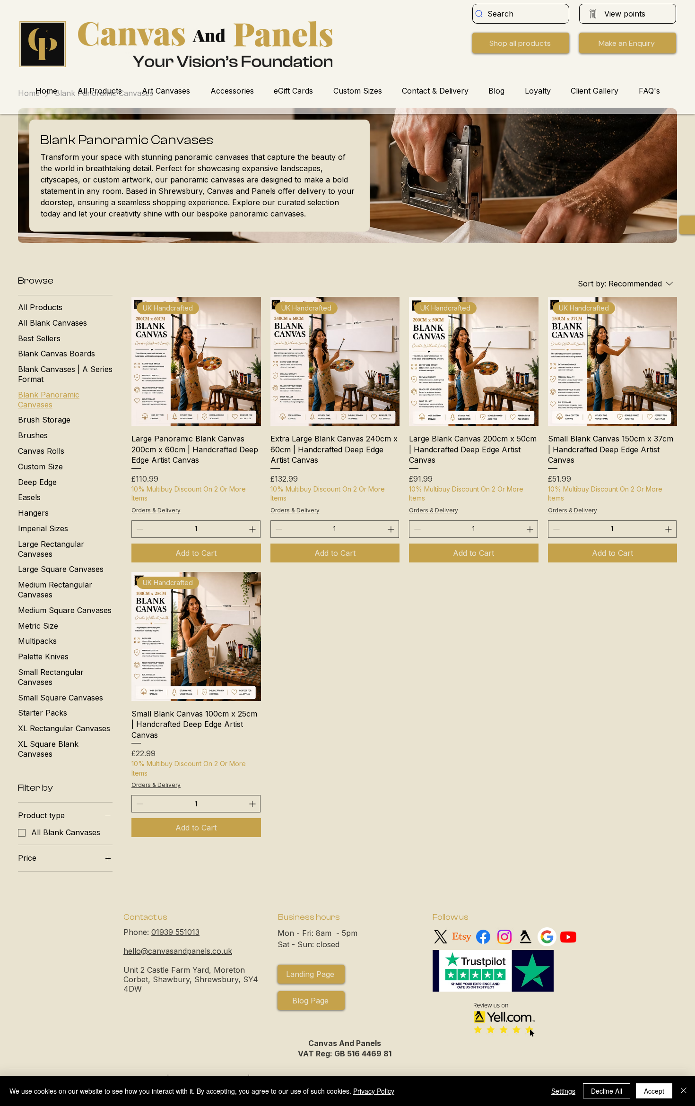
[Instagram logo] (504, 936)
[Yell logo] (525, 936)
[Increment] (253, 529)
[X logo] (440, 936)
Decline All (606, 1091)
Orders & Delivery (156, 510)
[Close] (683, 1090)
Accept (654, 1091)
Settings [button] (563, 1091)
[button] (627, 43)
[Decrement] (139, 529)
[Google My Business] (547, 936)
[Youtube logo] (568, 936)
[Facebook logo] (483, 936)
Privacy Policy (373, 1091)
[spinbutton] (196, 529)
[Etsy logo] (461, 936)
